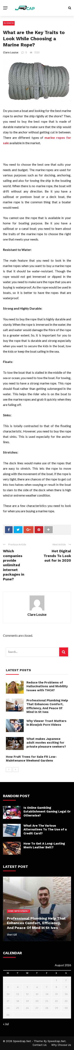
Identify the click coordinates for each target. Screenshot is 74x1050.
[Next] (16, 769)
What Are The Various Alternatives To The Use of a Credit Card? (45, 829)
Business (9, 23)
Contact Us (40, 1044)
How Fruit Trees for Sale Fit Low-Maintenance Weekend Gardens (31, 759)
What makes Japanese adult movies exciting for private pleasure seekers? (46, 742)
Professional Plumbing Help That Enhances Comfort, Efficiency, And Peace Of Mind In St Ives (47, 706)
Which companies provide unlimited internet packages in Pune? (13, 565)
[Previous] (9, 769)
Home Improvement (18, 911)
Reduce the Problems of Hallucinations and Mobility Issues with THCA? (47, 686)
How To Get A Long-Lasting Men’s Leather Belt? (44, 845)
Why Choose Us (61, 1044)
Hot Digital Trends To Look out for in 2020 (57, 555)
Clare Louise (10, 52)
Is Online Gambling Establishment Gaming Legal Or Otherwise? (47, 811)
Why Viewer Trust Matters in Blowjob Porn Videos (46, 723)
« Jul (6, 1024)
